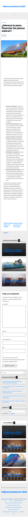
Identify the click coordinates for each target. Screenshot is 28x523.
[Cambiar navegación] (14, 14)
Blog (11, 500)
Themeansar (24, 498)
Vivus (13, 513)
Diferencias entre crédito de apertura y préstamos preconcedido (12, 266)
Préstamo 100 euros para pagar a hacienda (13, 507)
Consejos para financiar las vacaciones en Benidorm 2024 (13, 281)
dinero (5, 35)
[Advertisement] (14, 68)
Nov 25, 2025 (6, 436)
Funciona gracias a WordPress (7, 498)
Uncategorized (6, 444)
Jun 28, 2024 (6, 478)
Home (5, 500)
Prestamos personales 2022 (13, 509)
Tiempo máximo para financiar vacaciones (18, 224)
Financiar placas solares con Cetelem (8, 224)
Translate (13, 413)
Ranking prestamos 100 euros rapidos (10, 511)
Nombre (4, 331)
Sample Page (21, 511)
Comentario (5, 304)
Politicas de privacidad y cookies (13, 505)
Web (3, 347)
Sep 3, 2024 (6, 464)
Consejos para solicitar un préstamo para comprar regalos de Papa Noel (13, 251)
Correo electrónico (6, 339)
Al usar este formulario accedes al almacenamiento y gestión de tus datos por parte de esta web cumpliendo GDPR (13, 359)
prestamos (4, 22)
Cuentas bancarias (7, 458)
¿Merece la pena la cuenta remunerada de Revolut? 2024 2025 (13, 462)
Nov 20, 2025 (6, 450)
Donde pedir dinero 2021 (18, 500)
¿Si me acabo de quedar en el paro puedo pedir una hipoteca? (13, 448)
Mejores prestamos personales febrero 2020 (13, 502)
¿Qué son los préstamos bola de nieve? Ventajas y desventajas (12, 476)
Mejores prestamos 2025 (14, 6)
